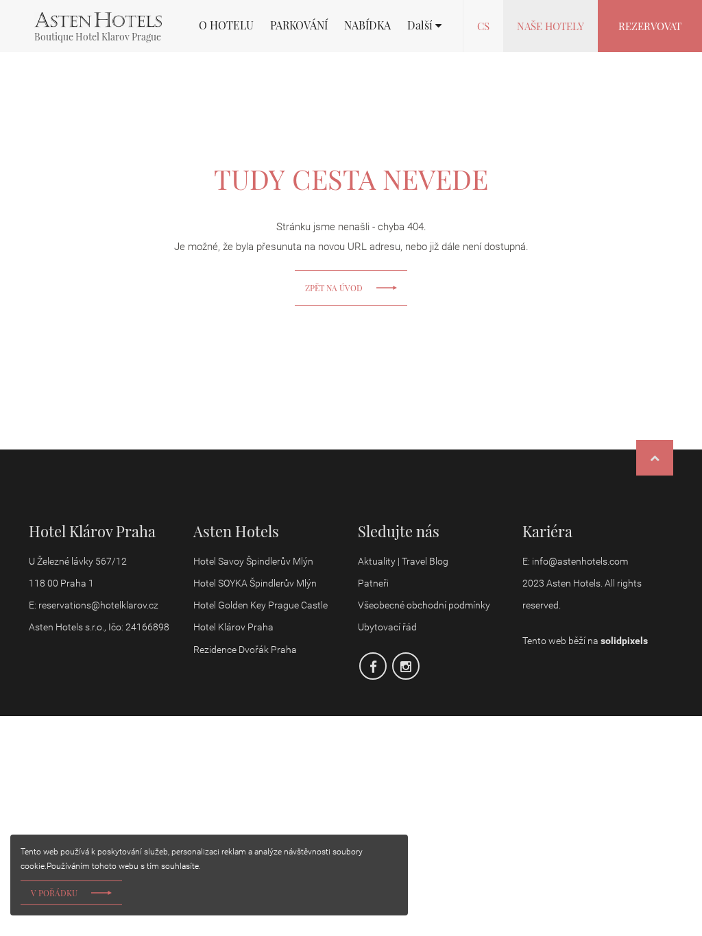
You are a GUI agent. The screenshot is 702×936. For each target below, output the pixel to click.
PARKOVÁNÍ (299, 25)
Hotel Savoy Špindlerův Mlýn (253, 561)
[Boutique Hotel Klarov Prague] (98, 19)
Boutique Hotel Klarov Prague (97, 36)
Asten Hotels (236, 531)
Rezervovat (649, 26)
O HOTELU (226, 25)
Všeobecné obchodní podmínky (424, 605)
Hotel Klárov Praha (233, 626)
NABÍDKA (367, 25)
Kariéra (547, 531)
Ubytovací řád (387, 626)
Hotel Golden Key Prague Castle (260, 605)
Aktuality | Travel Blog (404, 561)
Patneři (374, 583)
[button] (424, 25)
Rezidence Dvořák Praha (245, 649)
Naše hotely (550, 26)
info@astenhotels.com (580, 561)
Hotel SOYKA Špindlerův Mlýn (255, 583)
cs (483, 26)
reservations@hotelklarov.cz (98, 605)
